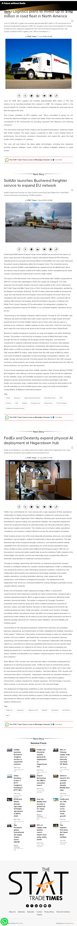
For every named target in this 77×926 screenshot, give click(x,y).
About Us (12, 912)
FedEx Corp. (9, 710)
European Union (35, 403)
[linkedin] (36, 905)
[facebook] (19, 96)
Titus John (63, 819)
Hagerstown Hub (33, 710)
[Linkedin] (38, 96)
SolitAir (8, 398)
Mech (7, 715)
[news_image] (9, 750)
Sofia (16, 403)
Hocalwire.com (68, 923)
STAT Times (17, 767)
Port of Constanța (61, 403)
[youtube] (45, 905)
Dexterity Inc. (20, 710)
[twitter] (25, 96)
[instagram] (40, 905)
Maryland (44, 710)
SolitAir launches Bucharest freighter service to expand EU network (35, 183)
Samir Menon (66, 710)
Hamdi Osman (48, 403)
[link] (56, 96)
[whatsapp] (31, 96)
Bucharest (17, 398)
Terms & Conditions (63, 912)
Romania (8, 403)
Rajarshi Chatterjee (40, 815)
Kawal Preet (54, 710)
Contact (39, 912)
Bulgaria (24, 403)
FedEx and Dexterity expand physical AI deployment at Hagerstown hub (38, 440)
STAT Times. (19, 923)
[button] (38, 21)
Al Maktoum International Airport (15, 408)
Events (39, 915)
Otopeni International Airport (32, 398)
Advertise (21, 912)
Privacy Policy (49, 912)
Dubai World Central (49, 398)
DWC (61, 398)
